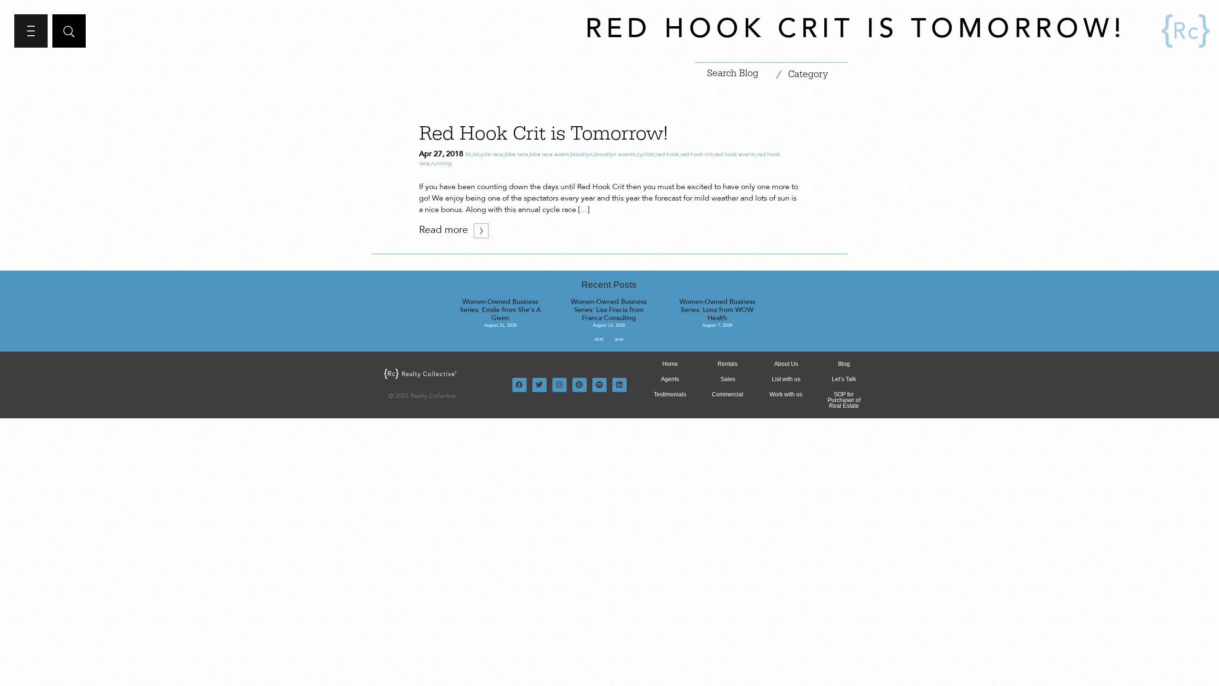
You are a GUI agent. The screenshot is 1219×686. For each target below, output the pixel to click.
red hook (667, 155)
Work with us (785, 394)
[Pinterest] (579, 385)
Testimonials (670, 394)
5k (468, 155)
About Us (786, 364)
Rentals (728, 364)
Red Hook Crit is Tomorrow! (543, 134)
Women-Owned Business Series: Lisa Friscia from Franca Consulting (609, 310)
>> (619, 339)
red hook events (735, 155)
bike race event (549, 155)
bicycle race (488, 155)
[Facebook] (519, 385)
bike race (516, 155)
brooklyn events (614, 155)
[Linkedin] (619, 385)
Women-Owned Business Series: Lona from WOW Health (717, 310)
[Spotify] (599, 385)
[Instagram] (559, 385)
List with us (786, 379)
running (441, 164)
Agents (670, 379)
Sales (727, 379)
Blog (844, 364)
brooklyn (581, 155)
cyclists (646, 155)
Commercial (727, 394)
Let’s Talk (844, 379)
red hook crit (696, 155)
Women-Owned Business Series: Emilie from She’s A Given (500, 310)
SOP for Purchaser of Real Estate (844, 400)
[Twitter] (539, 385)
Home (670, 364)
